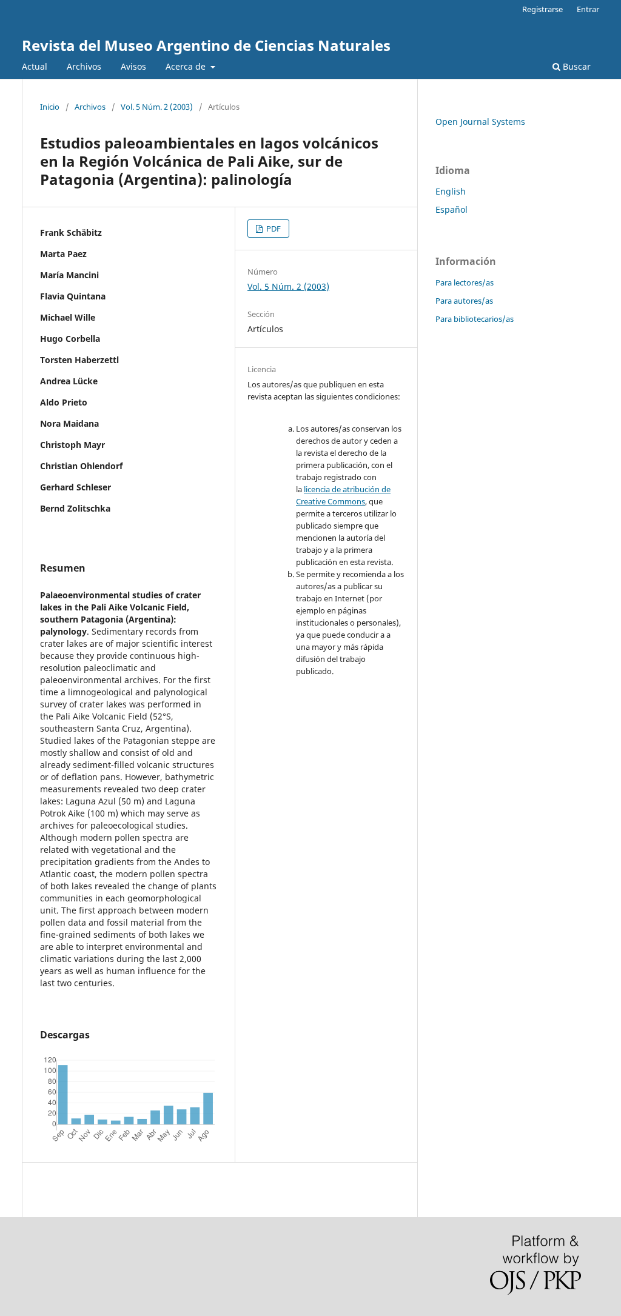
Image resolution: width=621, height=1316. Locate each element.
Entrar (588, 9)
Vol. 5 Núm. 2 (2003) (157, 106)
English (450, 191)
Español (451, 209)
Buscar (575, 66)
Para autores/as (464, 300)
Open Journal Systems (480, 121)
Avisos (133, 66)
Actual (34, 66)
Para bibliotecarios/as (474, 318)
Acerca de (187, 66)
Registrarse (542, 9)
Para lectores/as (464, 282)
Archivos (84, 66)
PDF (272, 228)
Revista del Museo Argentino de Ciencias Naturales (206, 45)
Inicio (49, 106)
